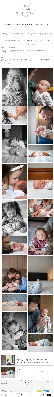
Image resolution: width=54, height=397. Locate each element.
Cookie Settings (43, 394)
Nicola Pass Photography (8, 391)
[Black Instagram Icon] (28, 382)
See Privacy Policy (4, 395)
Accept (49, 394)
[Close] (52, 394)
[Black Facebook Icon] (25, 382)
